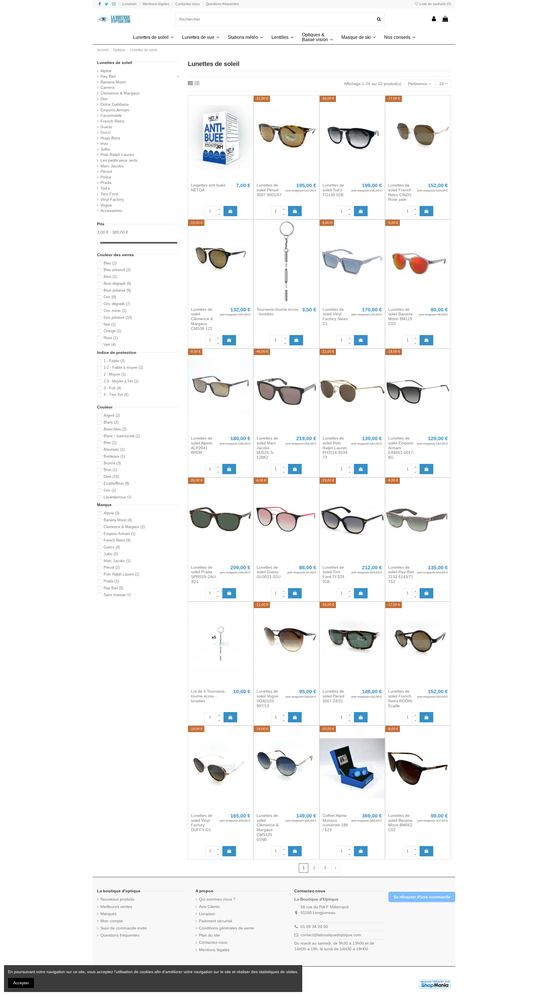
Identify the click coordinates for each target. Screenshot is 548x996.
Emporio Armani (114, 110)
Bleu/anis (114, 449)
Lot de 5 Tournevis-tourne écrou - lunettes (208, 696)
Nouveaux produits (117, 899)
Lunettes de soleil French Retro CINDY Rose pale (400, 192)
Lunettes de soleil (114, 62)
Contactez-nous (188, 4)
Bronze (112, 463)
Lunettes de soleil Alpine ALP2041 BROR (201, 445)
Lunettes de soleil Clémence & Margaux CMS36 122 (202, 319)
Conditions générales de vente (226, 928)
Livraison (130, 4)
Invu (104, 143)
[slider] (99, 242)
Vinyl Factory (112, 199)
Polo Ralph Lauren (117, 154)
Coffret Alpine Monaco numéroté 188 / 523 (335, 822)
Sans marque (117, 595)
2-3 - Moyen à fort (121, 381)
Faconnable (111, 115)
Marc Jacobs (112, 166)
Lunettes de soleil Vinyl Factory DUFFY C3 (201, 822)
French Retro (112, 121)
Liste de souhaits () (435, 4)
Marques (108, 913)
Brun (110, 276)
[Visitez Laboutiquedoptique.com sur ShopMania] (435, 983)
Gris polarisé (118, 317)
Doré (111, 476)
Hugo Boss (110, 138)
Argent (112, 415)
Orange (112, 331)
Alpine (106, 71)
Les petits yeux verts (119, 160)
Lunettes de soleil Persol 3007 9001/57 (269, 190)
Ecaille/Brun (116, 483)
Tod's (105, 188)
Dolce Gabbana (114, 104)
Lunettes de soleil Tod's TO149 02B (333, 190)
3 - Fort (112, 388)
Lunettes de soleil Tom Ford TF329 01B (333, 574)
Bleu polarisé (117, 270)
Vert (110, 344)
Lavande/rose (117, 497)
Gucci (105, 132)
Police (105, 177)
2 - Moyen (115, 374)
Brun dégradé (117, 283)
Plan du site (209, 935)
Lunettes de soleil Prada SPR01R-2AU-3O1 (204, 574)
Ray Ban (108, 76)
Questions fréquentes (222, 4)
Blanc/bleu (115, 429)
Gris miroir (115, 310)
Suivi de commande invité (123, 928)
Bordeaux (114, 456)
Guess (106, 127)
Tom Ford (109, 194)
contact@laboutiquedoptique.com (331, 935)
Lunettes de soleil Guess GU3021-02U (269, 572)
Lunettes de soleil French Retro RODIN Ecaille (400, 698)
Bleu (110, 263)
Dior (104, 99)
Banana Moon (113, 82)
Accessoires (111, 210)
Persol (106, 171)
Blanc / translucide (122, 436)
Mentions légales (156, 4)
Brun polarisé (117, 290)
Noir (110, 324)
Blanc (111, 422)
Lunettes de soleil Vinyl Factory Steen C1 (335, 316)
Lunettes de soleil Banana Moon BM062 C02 (400, 822)
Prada (105, 182)
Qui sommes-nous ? (217, 899)
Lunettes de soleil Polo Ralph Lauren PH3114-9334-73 (336, 448)
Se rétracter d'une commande (422, 897)
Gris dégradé (117, 304)
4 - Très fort (116, 394)
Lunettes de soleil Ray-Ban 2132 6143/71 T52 (401, 574)
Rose (111, 338)
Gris (110, 297)
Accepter (21, 983)
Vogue (106, 205)
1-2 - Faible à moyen (123, 367)
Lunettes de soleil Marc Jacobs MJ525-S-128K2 (267, 448)
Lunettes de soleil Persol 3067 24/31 (333, 696)
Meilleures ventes (116, 906)
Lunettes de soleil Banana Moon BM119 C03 (400, 316)
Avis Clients (209, 906)
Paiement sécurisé (215, 921)
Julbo (105, 149)
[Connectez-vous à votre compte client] (434, 19)
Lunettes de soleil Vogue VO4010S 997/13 (267, 698)
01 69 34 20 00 (314, 926)
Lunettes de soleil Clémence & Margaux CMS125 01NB (268, 827)
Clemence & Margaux (120, 93)
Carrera (107, 87)
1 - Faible (114, 361)
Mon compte (111, 921)
